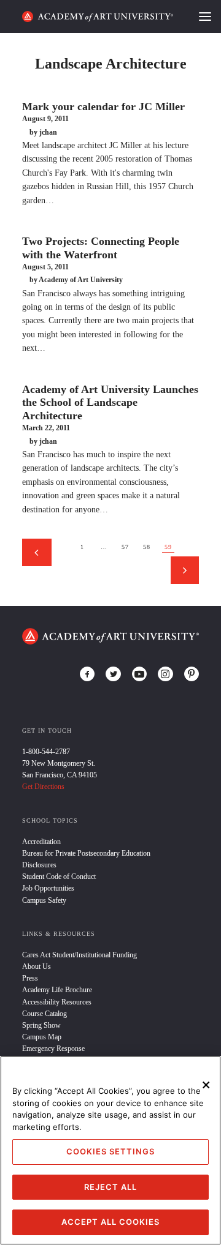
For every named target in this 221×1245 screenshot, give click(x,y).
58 (146, 547)
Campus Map (41, 1037)
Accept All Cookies (110, 1222)
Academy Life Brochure (57, 989)
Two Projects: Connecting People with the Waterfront (100, 248)
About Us (36, 966)
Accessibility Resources (56, 1002)
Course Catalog (44, 1013)
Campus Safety (44, 900)
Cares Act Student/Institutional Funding (79, 955)
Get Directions (43, 786)
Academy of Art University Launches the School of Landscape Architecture (110, 402)
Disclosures (39, 865)
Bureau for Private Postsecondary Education (86, 853)
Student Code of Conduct (59, 876)
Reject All (110, 1187)
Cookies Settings (110, 1151)
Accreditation (41, 841)
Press (30, 978)
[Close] (206, 1084)
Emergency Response (53, 1048)
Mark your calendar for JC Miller (103, 106)
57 (125, 547)
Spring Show (41, 1025)
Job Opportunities (48, 888)
